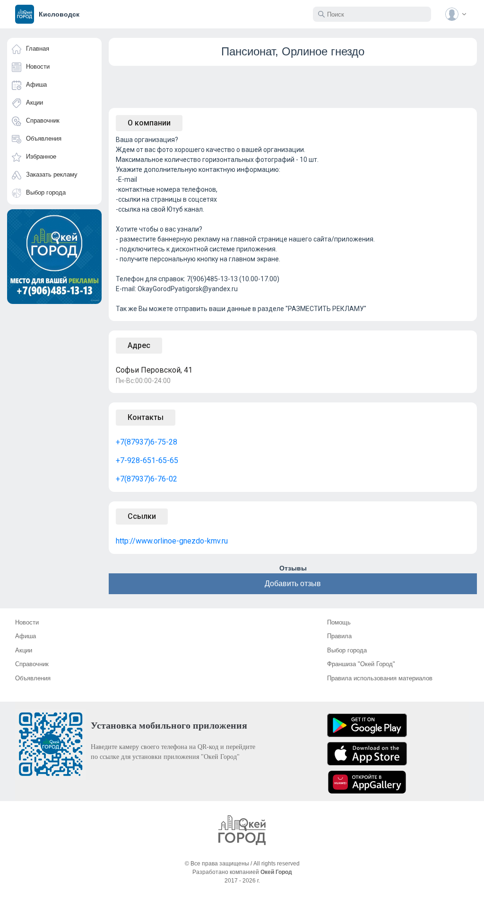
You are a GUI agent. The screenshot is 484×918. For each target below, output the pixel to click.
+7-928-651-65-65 (147, 460)
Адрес (139, 345)
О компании (149, 122)
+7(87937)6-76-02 (146, 478)
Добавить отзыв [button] (293, 583)
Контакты (146, 417)
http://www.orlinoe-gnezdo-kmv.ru (172, 540)
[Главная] (242, 830)
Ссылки (142, 516)
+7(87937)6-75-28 (146, 441)
